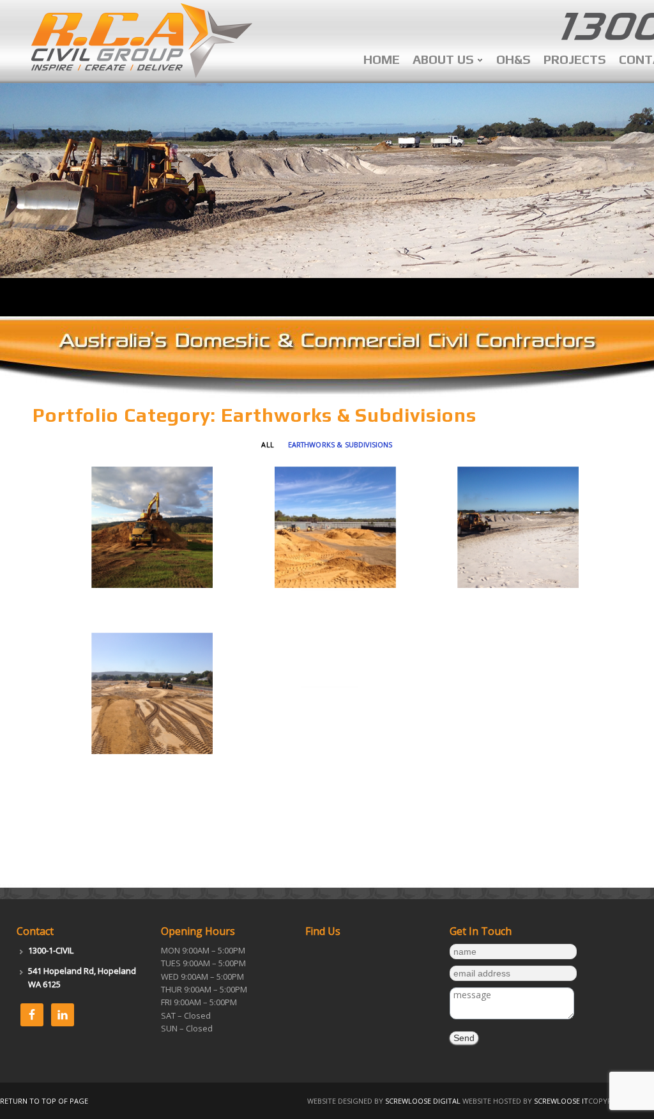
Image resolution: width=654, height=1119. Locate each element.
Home (381, 59)
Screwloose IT (561, 1101)
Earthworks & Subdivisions (340, 444)
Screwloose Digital (422, 1101)
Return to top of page (44, 1101)
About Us (443, 62)
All (267, 444)
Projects (575, 59)
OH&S (513, 59)
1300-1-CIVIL (50, 950)
